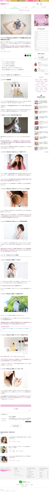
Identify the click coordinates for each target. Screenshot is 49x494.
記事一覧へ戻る (16, 426)
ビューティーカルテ (17, 474)
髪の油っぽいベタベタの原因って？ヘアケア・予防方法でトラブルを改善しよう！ (16, 329)
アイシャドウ (37, 84)
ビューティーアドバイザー (18, 475)
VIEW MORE (46, 73)
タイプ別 (18, 460)
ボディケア (36, 38)
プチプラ (37, 88)
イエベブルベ (18, 441)
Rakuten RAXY (5, 4)
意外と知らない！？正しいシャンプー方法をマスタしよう (12, 67)
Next (30, 410)
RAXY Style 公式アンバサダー (39, 81)
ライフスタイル (39, 91)
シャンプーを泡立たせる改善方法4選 (8, 65)
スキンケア (36, 32)
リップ (46, 84)
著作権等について (27, 484)
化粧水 (46, 88)
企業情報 (17, 484)
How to (2, 51)
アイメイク (36, 36)
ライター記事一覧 (28, 421)
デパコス (41, 89)
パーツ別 (41, 88)
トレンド (42, 84)
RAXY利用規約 (29, 475)
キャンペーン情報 (16, 471)
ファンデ (46, 89)
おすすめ (41, 79)
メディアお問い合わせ (30, 471)
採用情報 (32, 484)
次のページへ (16, 405)
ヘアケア (4, 50)
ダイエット (36, 89)
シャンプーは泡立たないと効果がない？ (9, 61)
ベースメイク (37, 34)
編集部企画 (45, 79)
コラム (36, 44)
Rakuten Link (41, 475)
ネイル (36, 42)
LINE (40, 474)
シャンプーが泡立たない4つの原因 (8, 63)
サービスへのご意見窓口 (30, 474)
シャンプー (8, 51)
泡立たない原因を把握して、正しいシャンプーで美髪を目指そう (13, 69)
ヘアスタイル (13, 441)
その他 (36, 46)
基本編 (5, 51)
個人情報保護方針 (21, 484)
